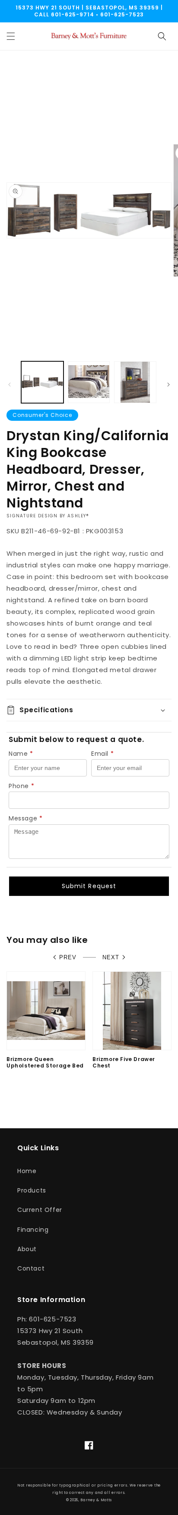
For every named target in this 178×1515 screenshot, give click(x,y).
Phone (22, 786)
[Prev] (9, 384)
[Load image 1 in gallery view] (42, 382)
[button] (10, 36)
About (27, 1249)
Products (31, 1190)
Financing (32, 1229)
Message (26, 818)
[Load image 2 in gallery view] (89, 382)
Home (26, 1171)
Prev (67, 957)
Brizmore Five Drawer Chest (123, 1062)
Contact (30, 1268)
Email (102, 753)
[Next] (168, 384)
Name (21, 753)
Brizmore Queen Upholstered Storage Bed (45, 1062)
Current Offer (39, 1209)
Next (110, 957)
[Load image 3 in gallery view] (135, 382)
